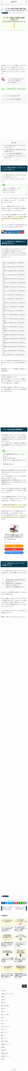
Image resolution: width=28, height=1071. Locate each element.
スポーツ (5, 1029)
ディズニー (5, 1032)
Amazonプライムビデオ (8, 993)
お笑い (4, 1008)
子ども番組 (5, 1041)
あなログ (14, 1)
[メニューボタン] (1, 1)
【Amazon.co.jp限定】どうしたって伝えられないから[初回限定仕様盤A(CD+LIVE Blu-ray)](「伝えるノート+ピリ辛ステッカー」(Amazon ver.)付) (13, 537)
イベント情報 (6, 1014)
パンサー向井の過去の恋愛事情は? (13, 153)
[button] (3, 903)
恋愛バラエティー (7, 1044)
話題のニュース (6, 1056)
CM (3, 996)
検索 (24, 986)
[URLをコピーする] (25, 903)
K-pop (4, 999)
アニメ (4, 1011)
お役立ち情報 (6, 1005)
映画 (4, 1047)
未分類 (4, 1050)
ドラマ (4, 1035)
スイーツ (5, 1023)
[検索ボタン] (26, 1)
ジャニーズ (5, 1020)
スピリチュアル (6, 1026)
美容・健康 (5, 1053)
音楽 (4, 1059)
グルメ (4, 1017)
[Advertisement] (14, 48)
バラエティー (5, 12)
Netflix (4, 1002)
